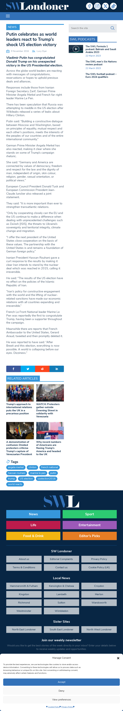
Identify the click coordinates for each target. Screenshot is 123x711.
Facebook (89, 6)
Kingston (24, 594)
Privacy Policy (67, 707)
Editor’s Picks (89, 536)
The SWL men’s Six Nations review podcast (101, 63)
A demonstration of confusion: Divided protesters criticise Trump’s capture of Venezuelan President (19, 448)
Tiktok (113, 6)
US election (26, 478)
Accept (61, 682)
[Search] (112, 28)
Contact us (61, 567)
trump (11, 478)
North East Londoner (24, 629)
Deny (61, 690)
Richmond (24, 602)
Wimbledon (61, 611)
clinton (32, 467)
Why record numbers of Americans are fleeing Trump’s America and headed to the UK (48, 448)
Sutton (61, 602)
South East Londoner (61, 629)
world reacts (15, 484)
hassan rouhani (16, 473)
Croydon (99, 586)
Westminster (23, 611)
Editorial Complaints (61, 559)
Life (33, 525)
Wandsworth (99, 602)
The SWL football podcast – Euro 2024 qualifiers (101, 75)
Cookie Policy (54, 707)
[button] (118, 657)
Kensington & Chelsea (61, 586)
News (12, 27)
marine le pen (37, 473)
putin (53, 473)
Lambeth (61, 594)
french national (49, 467)
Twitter (105, 6)
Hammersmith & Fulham (24, 586)
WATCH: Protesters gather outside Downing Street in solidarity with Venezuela (48, 410)
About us (24, 559)
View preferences (61, 699)
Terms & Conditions (24, 567)
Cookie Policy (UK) (99, 567)
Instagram (97, 6)
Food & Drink (33, 536)
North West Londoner (99, 629)
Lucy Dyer (42, 51)
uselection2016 (47, 478)
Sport (89, 514)
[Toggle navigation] (8, 16)
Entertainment (90, 525)
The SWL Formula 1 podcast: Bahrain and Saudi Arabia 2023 (101, 49)
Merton (99, 594)
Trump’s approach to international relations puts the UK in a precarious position (19, 408)
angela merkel (16, 467)
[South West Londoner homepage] (37, 6)
